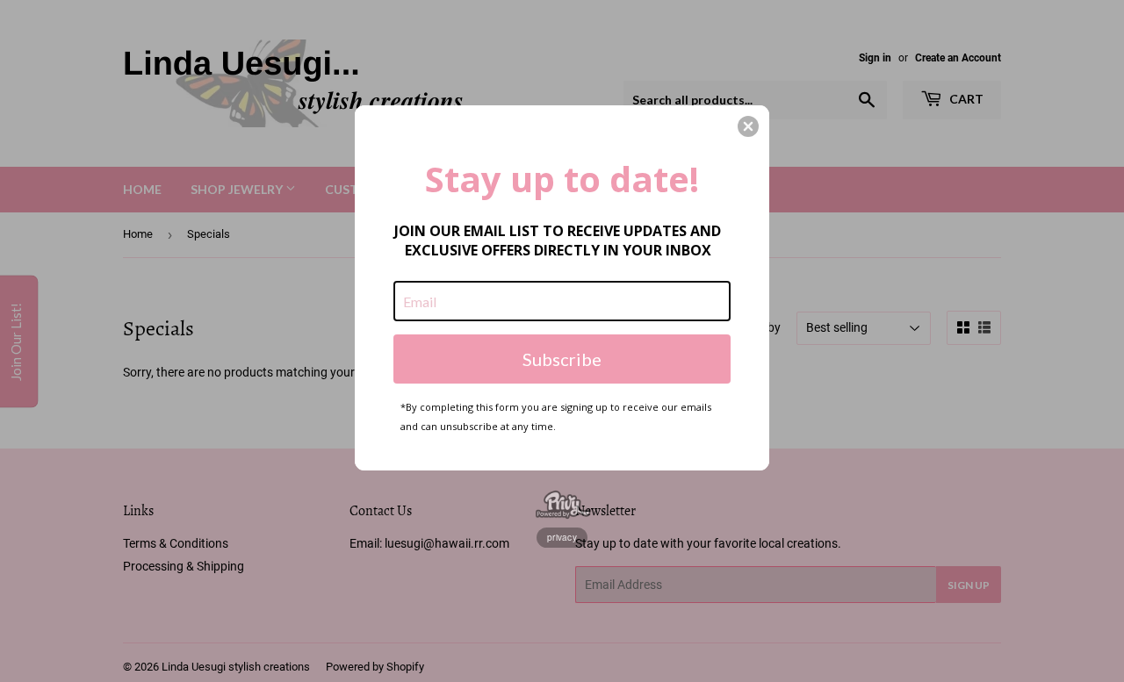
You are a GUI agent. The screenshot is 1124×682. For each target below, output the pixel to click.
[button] (748, 126)
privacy (562, 537)
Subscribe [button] (562, 359)
